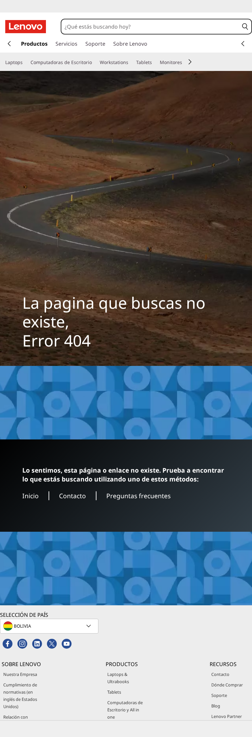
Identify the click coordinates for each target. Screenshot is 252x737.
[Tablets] (155, 62)
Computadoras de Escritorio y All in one (125, 710)
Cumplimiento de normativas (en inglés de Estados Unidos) (20, 695)
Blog (215, 706)
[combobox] (150, 26)
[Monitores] (185, 62)
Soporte (219, 695)
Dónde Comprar (227, 685)
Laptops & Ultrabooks (118, 677)
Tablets (114, 692)
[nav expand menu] (9, 44)
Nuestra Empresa (20, 674)
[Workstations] (131, 62)
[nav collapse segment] (243, 44)
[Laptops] (25, 62)
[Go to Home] (25, 26)
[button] (245, 27)
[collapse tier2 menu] (190, 62)
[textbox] (50, 626)
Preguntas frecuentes (138, 495)
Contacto (72, 495)
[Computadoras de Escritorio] (94, 62)
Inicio (30, 495)
